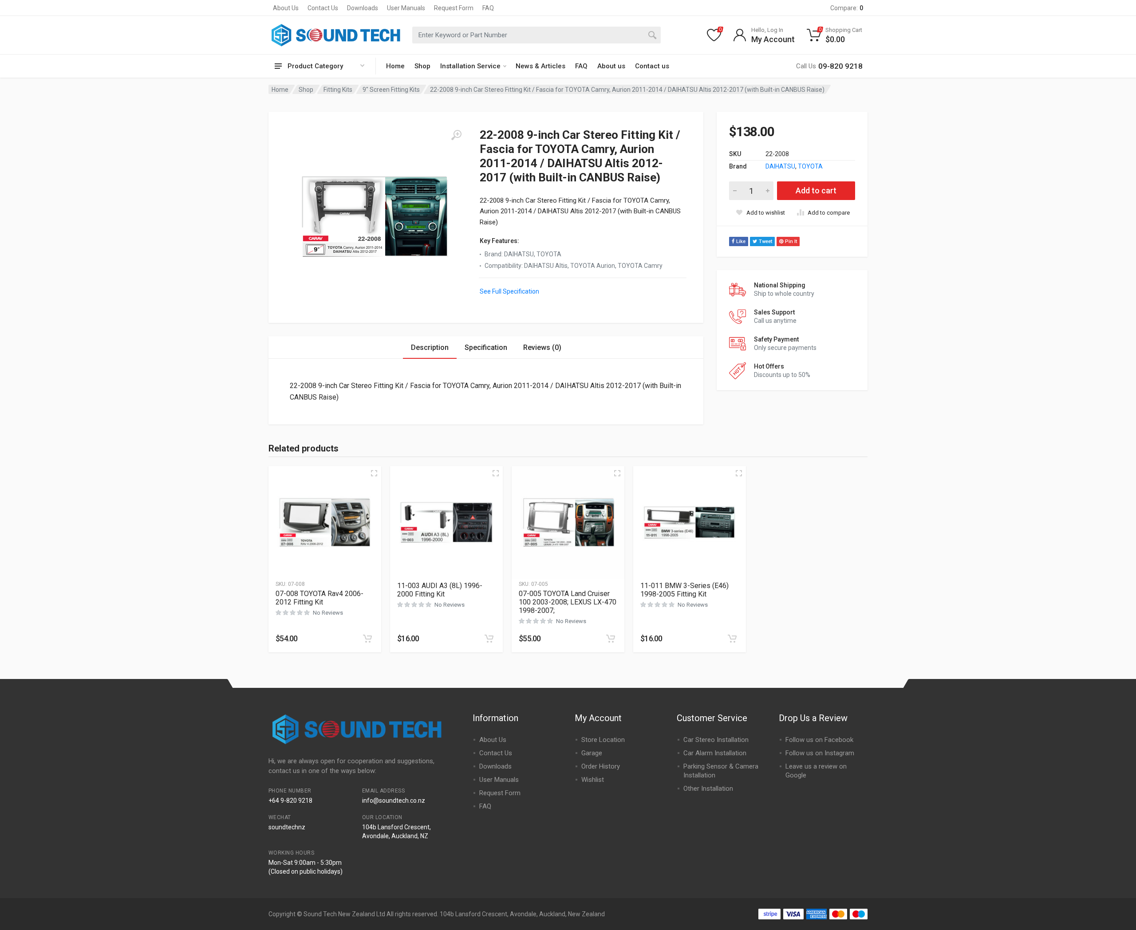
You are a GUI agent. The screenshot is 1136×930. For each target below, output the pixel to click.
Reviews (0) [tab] (542, 347)
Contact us (652, 66)
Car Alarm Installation (714, 753)
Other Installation (708, 789)
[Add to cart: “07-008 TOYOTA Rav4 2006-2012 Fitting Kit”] (367, 639)
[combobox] (536, 35)
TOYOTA (810, 166)
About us (611, 66)
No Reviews (328, 612)
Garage (591, 753)
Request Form (453, 8)
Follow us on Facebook (819, 740)
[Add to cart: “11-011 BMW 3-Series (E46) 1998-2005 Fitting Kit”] (732, 639)
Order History (600, 766)
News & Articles (540, 66)
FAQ (488, 8)
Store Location (603, 740)
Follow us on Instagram (819, 753)
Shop (422, 66)
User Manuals (406, 8)
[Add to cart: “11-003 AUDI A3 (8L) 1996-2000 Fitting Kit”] (489, 639)
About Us (286, 8)
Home (395, 66)
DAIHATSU (780, 166)
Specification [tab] (486, 347)
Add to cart (816, 190)
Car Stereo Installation (716, 740)
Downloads (362, 8)
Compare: (846, 8)
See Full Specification (509, 291)
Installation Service (470, 66)
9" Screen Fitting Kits (391, 89)
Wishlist (592, 780)
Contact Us (323, 8)
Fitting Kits (337, 89)
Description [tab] (430, 347)
